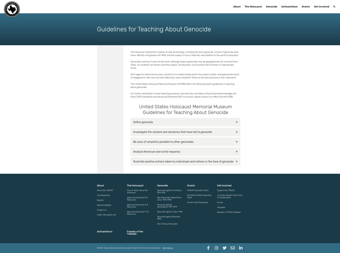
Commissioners (103, 195)
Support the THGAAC (226, 190)
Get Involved (321, 6)
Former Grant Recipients (197, 202)
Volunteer (221, 207)
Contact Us (102, 210)
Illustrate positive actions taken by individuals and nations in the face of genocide (183, 161)
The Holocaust (253, 6)
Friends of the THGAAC (135, 232)
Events (220, 202)
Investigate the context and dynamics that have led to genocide (172, 132)
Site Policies (168, 248)
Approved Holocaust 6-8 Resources (137, 206)
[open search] (334, 6)
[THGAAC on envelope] (232, 248)
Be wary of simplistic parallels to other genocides (163, 141)
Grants (306, 6)
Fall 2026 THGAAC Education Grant (199, 196)
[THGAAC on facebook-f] (208, 248)
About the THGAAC (105, 190)
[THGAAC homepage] (12, 9)
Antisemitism (289, 6)
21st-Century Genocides (167, 224)
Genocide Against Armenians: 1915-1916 (169, 191)
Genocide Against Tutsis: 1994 (169, 212)
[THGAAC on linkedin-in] (241, 248)
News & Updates (104, 205)
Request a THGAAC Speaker (229, 212)
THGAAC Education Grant (198, 190)
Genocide (271, 6)
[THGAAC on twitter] (224, 248)
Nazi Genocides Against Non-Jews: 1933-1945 (169, 198)
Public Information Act (106, 215)
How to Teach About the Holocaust (137, 191)
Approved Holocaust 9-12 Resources (138, 213)
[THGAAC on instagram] (216, 248)
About (237, 6)
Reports (100, 200)
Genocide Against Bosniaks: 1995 (168, 218)
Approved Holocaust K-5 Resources (137, 198)
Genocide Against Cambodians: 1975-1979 (167, 206)
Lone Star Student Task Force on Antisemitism (229, 196)
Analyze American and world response (156, 151)
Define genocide (143, 122)
